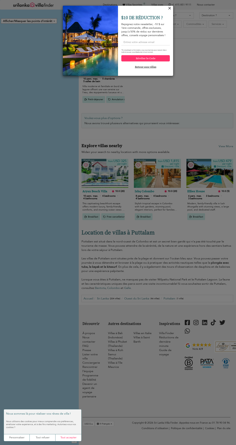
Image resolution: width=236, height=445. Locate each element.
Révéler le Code (145, 58)
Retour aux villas (145, 67)
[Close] (169, 9)
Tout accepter (68, 437)
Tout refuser (43, 437)
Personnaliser (17, 437)
